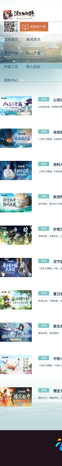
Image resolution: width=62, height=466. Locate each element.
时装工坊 (11, 67)
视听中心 (11, 80)
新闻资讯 (33, 39)
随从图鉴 (33, 53)
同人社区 (33, 67)
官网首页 (11, 39)
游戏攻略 (11, 53)
